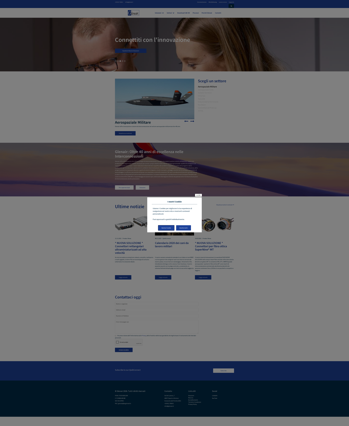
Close (198, 195)
